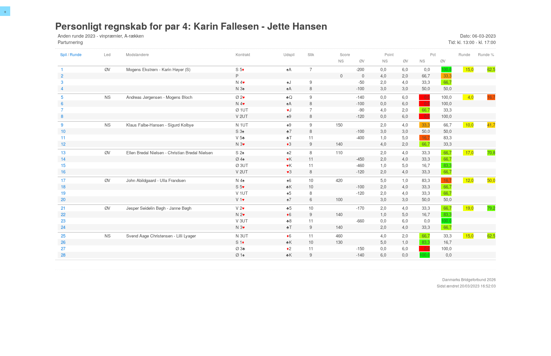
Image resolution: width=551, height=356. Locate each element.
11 (63, 138)
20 (63, 199)
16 (63, 172)
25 (63, 236)
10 (63, 131)
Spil (63, 54)
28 (63, 255)
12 (63, 144)
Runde (76, 54)
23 (63, 221)
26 (63, 242)
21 (63, 208)
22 (63, 214)
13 (63, 153)
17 (63, 180)
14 (63, 159)
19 (63, 193)
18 (63, 187)
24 (63, 227)
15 (63, 165)
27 (63, 248)
